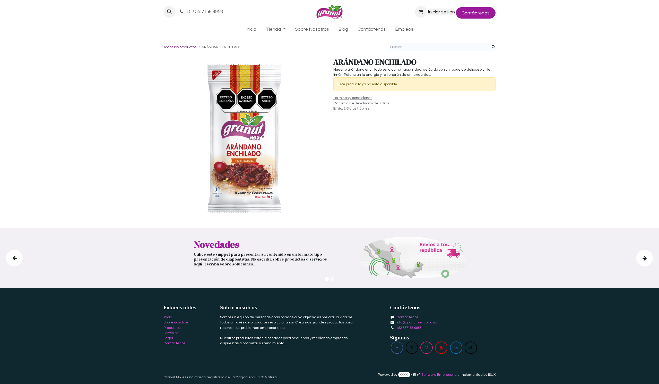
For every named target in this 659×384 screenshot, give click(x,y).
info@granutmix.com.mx (416, 322)
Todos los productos (179, 47)
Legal (168, 338)
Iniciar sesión (441, 12)
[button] (169, 12)
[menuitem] (251, 29)
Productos (171, 328)
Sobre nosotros (175, 322)
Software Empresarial (439, 374)
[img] (32, 258)
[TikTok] (471, 347)
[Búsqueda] (493, 47)
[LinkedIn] (456, 347)
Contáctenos (476, 13)
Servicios (170, 333)
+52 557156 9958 (408, 328)
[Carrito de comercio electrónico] (421, 12)
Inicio (167, 317)
